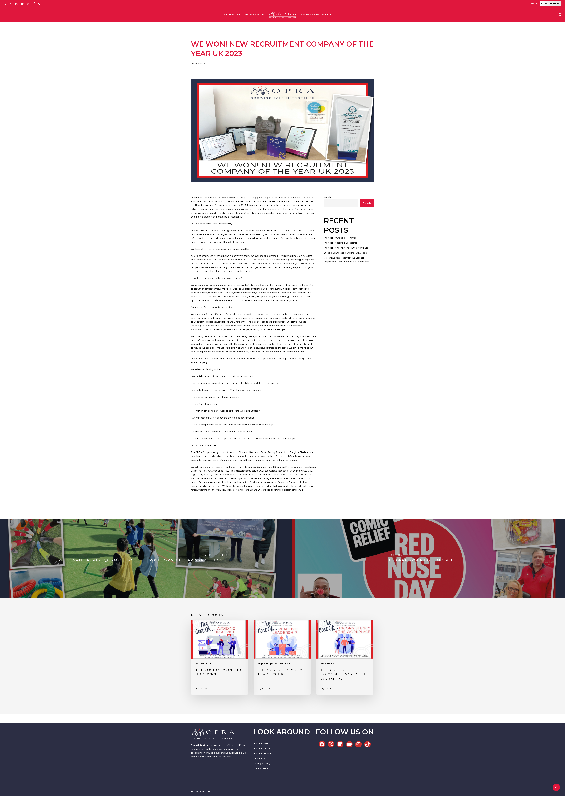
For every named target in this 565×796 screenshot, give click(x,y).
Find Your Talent (262, 743)
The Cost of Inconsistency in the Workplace (346, 247)
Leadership (206, 663)
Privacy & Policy (262, 763)
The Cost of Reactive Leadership (340, 242)
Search (327, 197)
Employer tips (265, 663)
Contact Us (259, 758)
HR (196, 663)
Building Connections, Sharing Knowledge (345, 253)
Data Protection (262, 768)
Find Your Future (262, 753)
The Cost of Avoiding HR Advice (340, 237)
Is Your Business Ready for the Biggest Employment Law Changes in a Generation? (346, 260)
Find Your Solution (263, 748)
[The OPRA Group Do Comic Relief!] (423, 558)
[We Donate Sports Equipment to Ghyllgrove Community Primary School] (141, 558)
